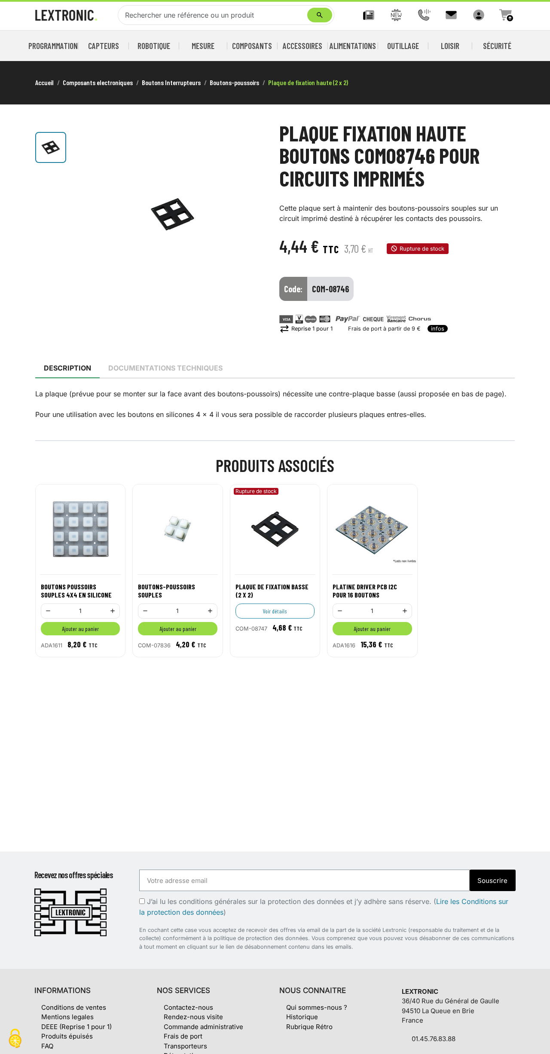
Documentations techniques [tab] (165, 368)
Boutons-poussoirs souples (166, 590)
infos (437, 328)
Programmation (53, 46)
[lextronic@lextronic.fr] (451, 15)
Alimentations (352, 46)
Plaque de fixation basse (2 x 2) (272, 590)
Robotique (154, 46)
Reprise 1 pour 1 (306, 328)
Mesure (203, 46)
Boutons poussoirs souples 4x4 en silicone (76, 590)
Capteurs (103, 46)
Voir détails (275, 611)
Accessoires (302, 46)
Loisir (450, 46)
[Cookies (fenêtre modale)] (15, 1039)
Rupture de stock (422, 248)
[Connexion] (478, 15)
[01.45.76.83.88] (423, 15)
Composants (252, 46)
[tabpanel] (275, 404)
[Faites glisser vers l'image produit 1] (50, 147)
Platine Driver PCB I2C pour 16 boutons (365, 590)
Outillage (403, 46)
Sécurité (497, 46)
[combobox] (214, 15)
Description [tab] (67, 368)
